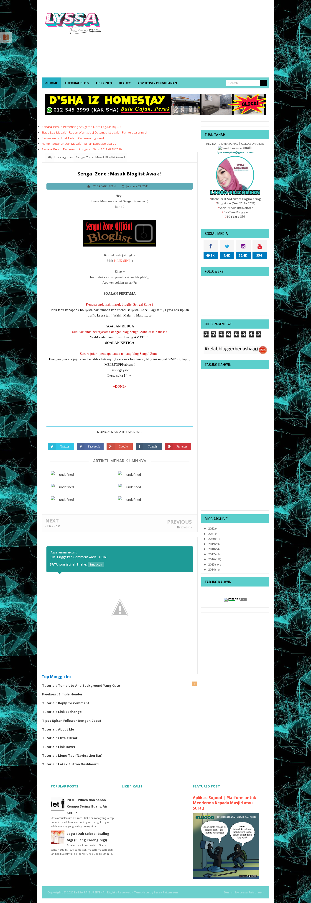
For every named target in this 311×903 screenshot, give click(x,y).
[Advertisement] (186, 41)
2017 (211, 554)
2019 (211, 544)
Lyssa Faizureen (252, 892)
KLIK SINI (122, 260)
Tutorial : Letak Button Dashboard (70, 764)
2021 (211, 534)
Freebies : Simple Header (62, 694)
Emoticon (96, 564)
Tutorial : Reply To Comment (65, 703)
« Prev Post (52, 526)
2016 (211, 559)
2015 (211, 564)
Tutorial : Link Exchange (62, 712)
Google (123, 446)
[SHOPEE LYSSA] (6, 37)
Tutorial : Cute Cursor (59, 738)
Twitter (64, 446)
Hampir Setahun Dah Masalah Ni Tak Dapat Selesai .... (79, 143)
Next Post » (184, 527)
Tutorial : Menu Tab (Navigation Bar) (72, 755)
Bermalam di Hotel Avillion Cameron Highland (73, 138)
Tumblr (152, 446)
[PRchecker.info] (237, 599)
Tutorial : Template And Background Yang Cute (81, 685)
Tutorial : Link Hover (58, 747)
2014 (211, 569)
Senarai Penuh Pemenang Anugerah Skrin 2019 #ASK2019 (82, 149)
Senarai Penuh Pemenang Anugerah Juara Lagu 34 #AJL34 (81, 127)
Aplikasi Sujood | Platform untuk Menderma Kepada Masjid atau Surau (224, 803)
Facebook (94, 446)
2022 (211, 528)
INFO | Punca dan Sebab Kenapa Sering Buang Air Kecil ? (87, 806)
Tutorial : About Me (58, 729)
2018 (211, 549)
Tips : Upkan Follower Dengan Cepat (71, 720)
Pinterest (181, 446)
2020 (211, 539)
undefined (66, 474)
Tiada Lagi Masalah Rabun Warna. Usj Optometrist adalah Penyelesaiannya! (94, 132)
